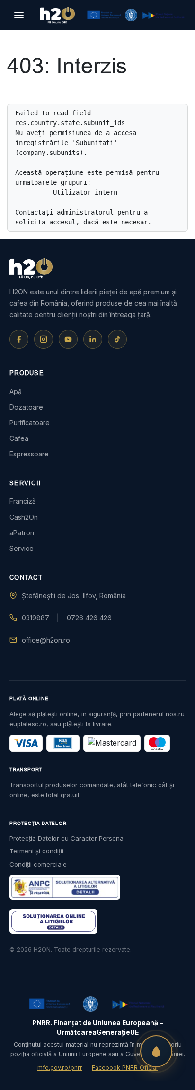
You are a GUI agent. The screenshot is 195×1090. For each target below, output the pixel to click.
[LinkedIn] (92, 339)
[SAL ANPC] (53, 921)
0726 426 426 (89, 618)
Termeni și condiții (36, 851)
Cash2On (23, 517)
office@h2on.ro (46, 640)
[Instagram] (43, 339)
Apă (15, 391)
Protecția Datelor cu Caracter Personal (67, 838)
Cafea (18, 438)
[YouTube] (68, 339)
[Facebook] (18, 339)
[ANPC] (64, 887)
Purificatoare (29, 423)
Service (21, 548)
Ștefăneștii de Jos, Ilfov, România (74, 596)
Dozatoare (26, 407)
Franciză (22, 501)
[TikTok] (117, 339)
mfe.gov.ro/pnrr (59, 1067)
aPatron (21, 533)
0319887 (35, 618)
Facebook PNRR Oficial (125, 1067)
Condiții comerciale (38, 864)
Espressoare (29, 454)
